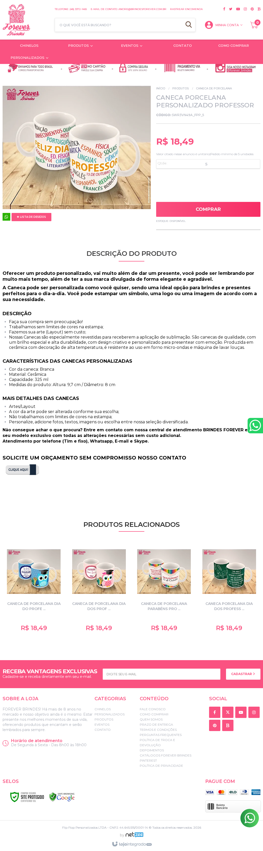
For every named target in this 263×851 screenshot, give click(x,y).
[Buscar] (188, 25)
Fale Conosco (153, 709)
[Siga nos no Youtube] (236, 9)
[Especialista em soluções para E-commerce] (134, 837)
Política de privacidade (161, 766)
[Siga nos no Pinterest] (250, 9)
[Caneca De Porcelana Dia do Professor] (34, 589)
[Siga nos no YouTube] (241, 713)
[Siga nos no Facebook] (224, 9)
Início (160, 88)
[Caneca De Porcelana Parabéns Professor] (164, 589)
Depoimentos (152, 750)
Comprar (208, 209)
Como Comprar (154, 714)
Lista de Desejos (32, 217)
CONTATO (103, 730)
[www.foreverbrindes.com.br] (26, 20)
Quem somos (151, 719)
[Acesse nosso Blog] (257, 9)
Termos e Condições (158, 730)
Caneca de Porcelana (214, 88)
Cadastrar (242, 674)
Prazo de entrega (156, 724)
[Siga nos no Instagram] (243, 9)
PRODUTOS (180, 88)
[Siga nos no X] (228, 9)
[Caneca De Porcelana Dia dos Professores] (99, 589)
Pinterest (148, 760)
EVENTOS (102, 724)
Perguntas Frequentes (161, 735)
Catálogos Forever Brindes (165, 755)
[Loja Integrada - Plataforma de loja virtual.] (132, 844)
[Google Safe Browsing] (62, 797)
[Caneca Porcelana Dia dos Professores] (229, 589)
